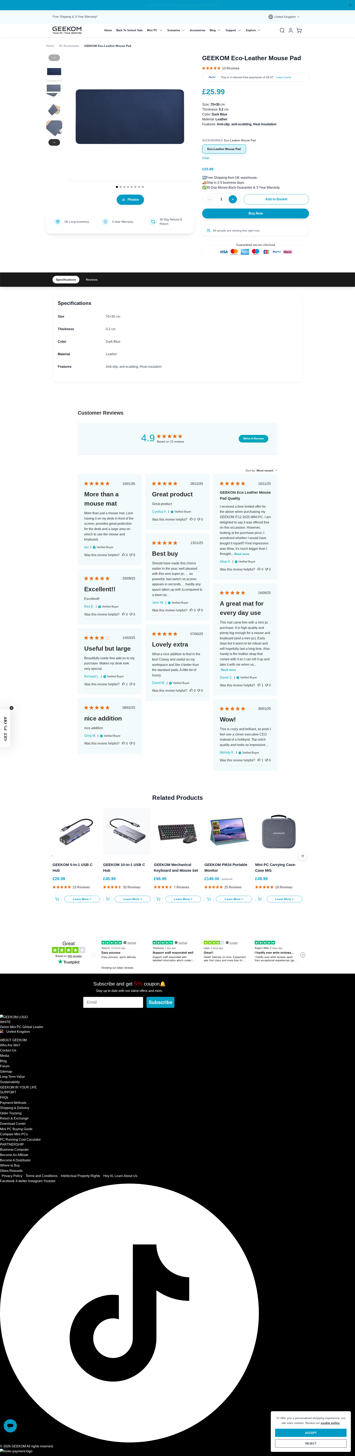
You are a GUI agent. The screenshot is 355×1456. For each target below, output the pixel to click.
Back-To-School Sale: (177, 5)
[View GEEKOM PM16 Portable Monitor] (228, 831)
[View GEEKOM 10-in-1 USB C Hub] (126, 831)
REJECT (311, 1443)
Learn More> (82, 899)
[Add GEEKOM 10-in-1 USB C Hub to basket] (107, 899)
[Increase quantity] (233, 199)
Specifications (66, 279)
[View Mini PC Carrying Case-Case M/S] (278, 831)
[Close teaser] (11, 708)
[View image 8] (143, 187)
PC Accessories (69, 45)
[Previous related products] (53, 856)
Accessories (197, 30)
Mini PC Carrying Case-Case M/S (275, 868)
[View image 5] (132, 187)
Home (108, 30)
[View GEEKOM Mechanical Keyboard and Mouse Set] (177, 831)
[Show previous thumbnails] (54, 57)
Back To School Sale (129, 30)
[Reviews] (220, 68)
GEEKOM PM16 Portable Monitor (225, 868)
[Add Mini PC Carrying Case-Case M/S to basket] (259, 899)
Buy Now (256, 213)
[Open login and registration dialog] (290, 30)
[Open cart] (299, 30)
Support (231, 30)
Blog (213, 30)
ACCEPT (311, 1432)
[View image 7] (139, 187)
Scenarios (173, 30)
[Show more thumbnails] (54, 142)
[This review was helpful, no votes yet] (123, 555)
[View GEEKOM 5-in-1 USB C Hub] (76, 831)
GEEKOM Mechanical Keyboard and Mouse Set (176, 868)
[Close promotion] (350, 5)
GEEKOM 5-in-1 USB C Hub (72, 868)
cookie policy (330, 1423)
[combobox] (261, 470)
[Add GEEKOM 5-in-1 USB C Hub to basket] (57, 899)
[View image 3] (124, 187)
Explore (251, 30)
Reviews (92, 279)
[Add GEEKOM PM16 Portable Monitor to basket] (208, 899)
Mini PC (152, 30)
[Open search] (282, 30)
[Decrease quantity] (210, 199)
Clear (206, 157)
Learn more (283, 77)
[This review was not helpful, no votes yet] (130, 555)
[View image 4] (128, 187)
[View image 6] (135, 187)
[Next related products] (302, 856)
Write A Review (253, 438)
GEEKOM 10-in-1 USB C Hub (124, 868)
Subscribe (160, 1002)
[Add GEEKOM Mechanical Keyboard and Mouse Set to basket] (158, 899)
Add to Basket (276, 199)
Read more (241, 554)
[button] (5, 728)
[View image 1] (117, 187)
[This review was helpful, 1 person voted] (259, 685)
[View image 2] (121, 187)
